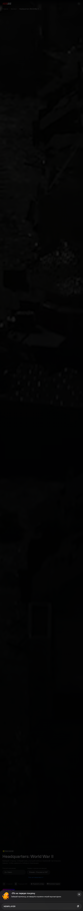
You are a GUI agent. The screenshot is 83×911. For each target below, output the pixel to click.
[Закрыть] (79, 894)
